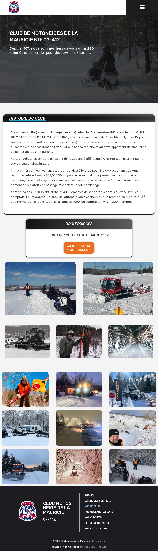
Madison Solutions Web (93, 546)
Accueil (90, 495)
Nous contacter (96, 528)
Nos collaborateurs (99, 511)
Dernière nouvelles (98, 523)
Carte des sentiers (98, 500)
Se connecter (98, 540)
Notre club (92, 506)
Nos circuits (93, 517)
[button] (142, 7)
